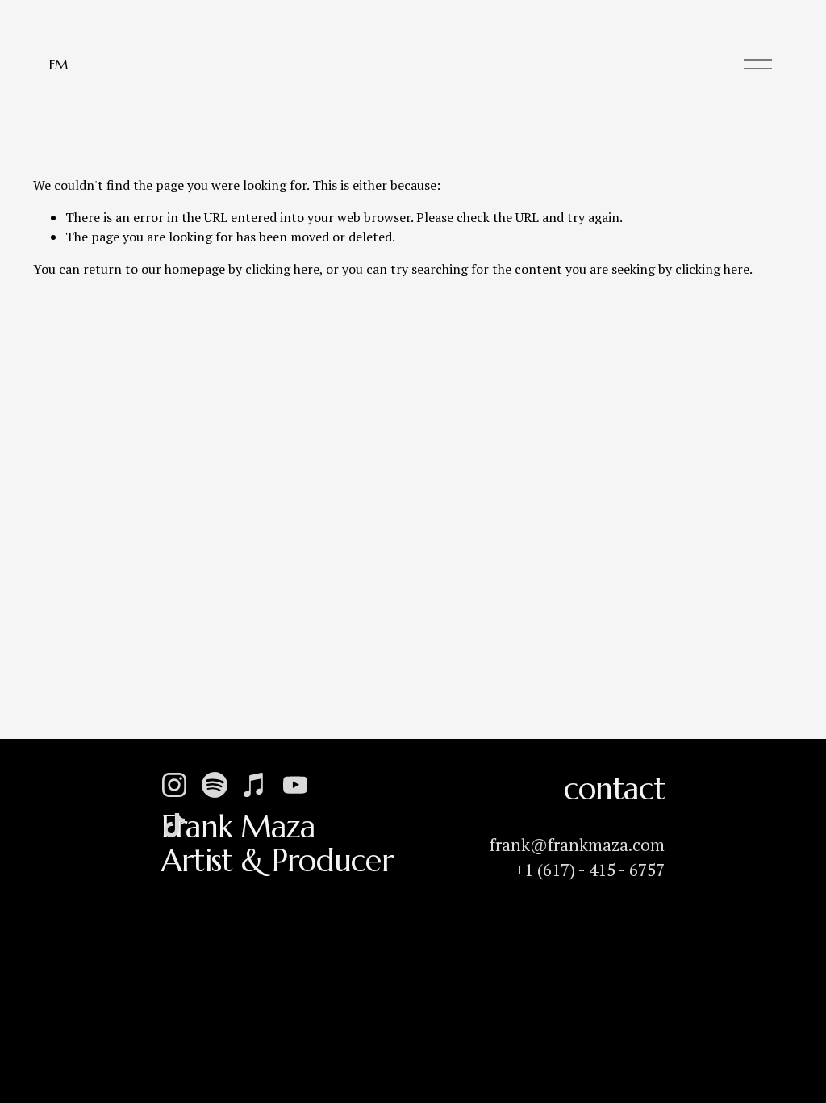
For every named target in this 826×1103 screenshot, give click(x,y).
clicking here (282, 269)
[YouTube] (295, 785)
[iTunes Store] (255, 785)
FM (58, 64)
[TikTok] (174, 825)
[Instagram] (174, 785)
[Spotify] (214, 785)
